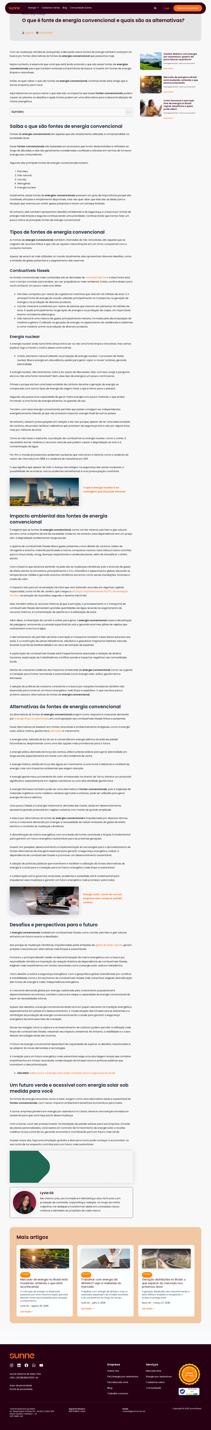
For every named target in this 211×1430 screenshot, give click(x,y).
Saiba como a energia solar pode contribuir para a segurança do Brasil (72, 1073)
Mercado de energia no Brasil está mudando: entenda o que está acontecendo (181, 80)
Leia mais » (169, 68)
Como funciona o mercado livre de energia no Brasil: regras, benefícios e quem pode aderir (179, 105)
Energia (25, 1274)
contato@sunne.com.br (133, 1410)
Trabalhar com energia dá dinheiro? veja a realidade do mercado (101, 1283)
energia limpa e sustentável (31, 718)
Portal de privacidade (21, 1389)
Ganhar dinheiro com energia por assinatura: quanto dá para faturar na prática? (180, 56)
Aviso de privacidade (21, 1385)
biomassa (56, 731)
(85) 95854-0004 (77, 1410)
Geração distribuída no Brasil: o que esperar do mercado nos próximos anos (164, 1283)
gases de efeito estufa (108, 945)
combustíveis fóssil (96, 277)
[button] (155, 8)
